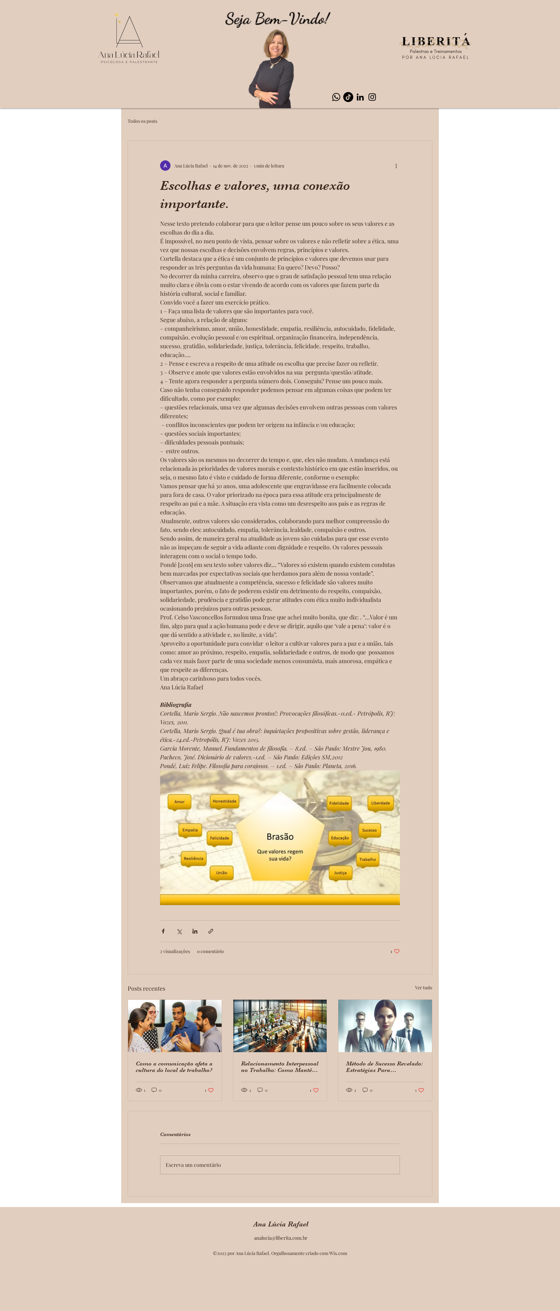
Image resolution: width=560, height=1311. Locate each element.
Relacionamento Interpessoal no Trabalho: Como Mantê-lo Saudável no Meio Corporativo (280, 1066)
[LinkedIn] (360, 97)
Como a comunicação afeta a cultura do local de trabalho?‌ (174, 1066)
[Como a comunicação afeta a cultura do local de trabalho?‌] (175, 1026)
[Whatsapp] (336, 97)
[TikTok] (348, 97)
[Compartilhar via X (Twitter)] (179, 931)
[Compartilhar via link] (211, 931)
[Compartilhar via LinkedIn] (195, 931)
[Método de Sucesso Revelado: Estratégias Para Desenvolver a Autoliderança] (385, 1026)
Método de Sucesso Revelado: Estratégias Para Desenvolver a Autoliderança (384, 1066)
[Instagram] (372, 97)
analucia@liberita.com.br (281, 1238)
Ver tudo (423, 987)
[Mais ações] (396, 165)
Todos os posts (142, 121)
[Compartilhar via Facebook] (163, 931)
